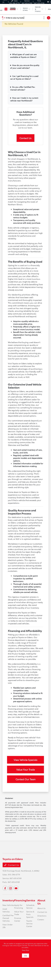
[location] (48, 2)
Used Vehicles (6, 910)
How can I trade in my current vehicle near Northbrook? (24, 99)
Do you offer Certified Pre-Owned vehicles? (22, 88)
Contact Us (25, 138)
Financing (20, 900)
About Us (41, 901)
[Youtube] (16, 888)
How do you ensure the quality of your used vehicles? (24, 66)
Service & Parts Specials (30, 914)
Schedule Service (30, 906)
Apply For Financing (18, 906)
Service (30, 900)
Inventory (8, 900)
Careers (40, 919)
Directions (41, 915)
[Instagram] (10, 888)
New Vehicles (8, 905)
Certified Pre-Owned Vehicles (8, 918)
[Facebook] (5, 888)
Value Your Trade (25, 769)
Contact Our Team (26, 779)
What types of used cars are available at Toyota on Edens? (23, 55)
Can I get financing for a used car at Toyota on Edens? (24, 77)
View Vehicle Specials (25, 759)
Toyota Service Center (29, 923)
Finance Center (17, 919)
